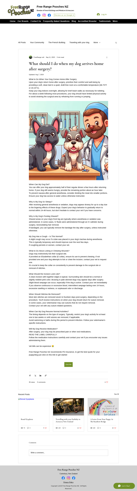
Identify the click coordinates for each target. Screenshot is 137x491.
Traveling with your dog (79, 42)
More (96, 42)
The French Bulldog (56, 42)
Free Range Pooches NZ (52, 6)
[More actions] (107, 57)
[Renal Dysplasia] (33, 406)
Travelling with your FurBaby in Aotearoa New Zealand (68, 420)
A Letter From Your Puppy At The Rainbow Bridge (101, 420)
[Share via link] (46, 376)
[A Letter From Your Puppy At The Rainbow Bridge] (103, 406)
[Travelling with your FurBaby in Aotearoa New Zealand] (68, 406)
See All (116, 394)
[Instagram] (44, 15)
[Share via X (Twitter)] (35, 376)
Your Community (37, 42)
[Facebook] (39, 15)
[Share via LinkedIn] (40, 376)
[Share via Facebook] (30, 376)
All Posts (22, 42)
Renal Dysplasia (27, 419)
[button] (22, 21)
